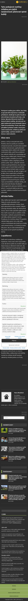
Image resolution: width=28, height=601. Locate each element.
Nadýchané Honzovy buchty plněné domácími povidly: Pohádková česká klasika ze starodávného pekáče (13, 580)
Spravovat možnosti (14, 345)
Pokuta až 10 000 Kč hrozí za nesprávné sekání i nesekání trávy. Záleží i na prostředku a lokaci (17, 430)
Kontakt (23, 347)
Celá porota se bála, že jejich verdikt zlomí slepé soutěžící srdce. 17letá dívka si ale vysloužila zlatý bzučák (13, 546)
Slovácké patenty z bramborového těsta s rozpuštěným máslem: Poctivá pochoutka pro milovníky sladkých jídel (12, 559)
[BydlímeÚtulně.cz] (22, 2)
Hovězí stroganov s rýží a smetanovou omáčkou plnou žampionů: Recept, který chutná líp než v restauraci (13, 569)
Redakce (14, 585)
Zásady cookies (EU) (14, 596)
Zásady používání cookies (15, 347)
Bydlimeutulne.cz (17, 522)
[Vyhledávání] (14, 417)
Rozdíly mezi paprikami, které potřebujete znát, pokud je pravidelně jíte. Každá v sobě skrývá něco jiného (13, 535)
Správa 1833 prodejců (7, 337)
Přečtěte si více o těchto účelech (20, 337)
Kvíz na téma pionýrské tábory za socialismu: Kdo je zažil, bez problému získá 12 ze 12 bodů (17, 439)
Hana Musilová (19, 393)
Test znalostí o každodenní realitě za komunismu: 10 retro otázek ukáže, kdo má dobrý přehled (17, 448)
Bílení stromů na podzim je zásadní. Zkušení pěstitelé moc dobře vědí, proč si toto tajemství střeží (17, 487)
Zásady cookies (6, 347)
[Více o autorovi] (12, 405)
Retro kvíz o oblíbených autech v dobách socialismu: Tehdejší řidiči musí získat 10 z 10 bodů (17, 458)
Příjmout (14, 340)
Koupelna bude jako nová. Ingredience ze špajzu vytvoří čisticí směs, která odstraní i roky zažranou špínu (18, 477)
